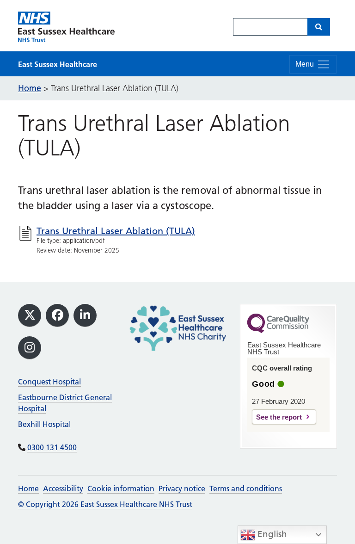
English (271, 534)
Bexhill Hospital (44, 424)
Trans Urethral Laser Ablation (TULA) (116, 230)
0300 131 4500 (52, 447)
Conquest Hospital (49, 381)
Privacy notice (182, 488)
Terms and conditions (245, 488)
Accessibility (63, 488)
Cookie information (120, 488)
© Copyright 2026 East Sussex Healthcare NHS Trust (105, 504)
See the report (279, 417)
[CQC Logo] (278, 330)
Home (28, 488)
